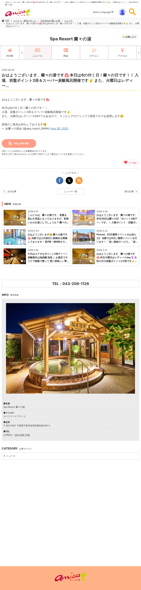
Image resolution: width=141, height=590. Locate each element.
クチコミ (94, 55)
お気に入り (131, 36)
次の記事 (11, 191)
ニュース (68, 20)
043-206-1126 (22, 434)
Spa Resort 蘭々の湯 (50, 20)
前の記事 (129, 191)
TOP (7, 20)
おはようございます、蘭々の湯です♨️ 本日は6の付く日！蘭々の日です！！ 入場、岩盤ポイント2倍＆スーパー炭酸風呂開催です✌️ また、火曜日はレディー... (72, 24)
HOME (9, 55)
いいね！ (132, 162)
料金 (65, 55)
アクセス (122, 55)
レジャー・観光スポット (25, 20)
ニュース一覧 (70, 191)
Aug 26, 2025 (59, 128)
